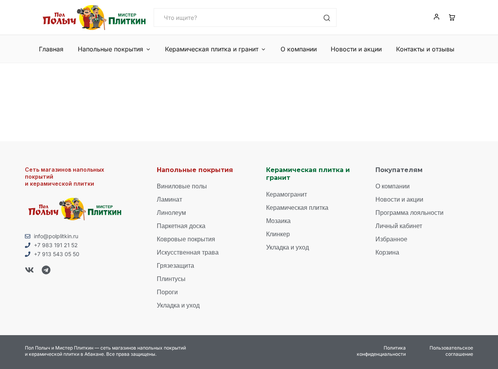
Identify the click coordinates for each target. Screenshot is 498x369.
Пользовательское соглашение (451, 351)
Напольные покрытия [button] (110, 49)
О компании (299, 49)
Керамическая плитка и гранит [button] (211, 49)
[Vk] (29, 269)
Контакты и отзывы (425, 49)
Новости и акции (356, 49)
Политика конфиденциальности (381, 351)
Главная (51, 49)
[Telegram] (46, 269)
